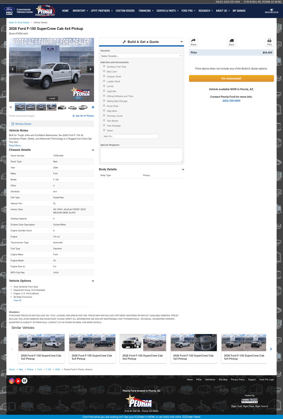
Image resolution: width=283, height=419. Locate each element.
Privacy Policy (238, 379)
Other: (110, 130)
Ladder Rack (114, 81)
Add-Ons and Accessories (114, 62)
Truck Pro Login (266, 379)
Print (269, 44)
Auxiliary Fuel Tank (117, 66)
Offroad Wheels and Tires (120, 96)
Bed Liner (112, 71)
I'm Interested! (231, 78)
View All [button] (17, 300)
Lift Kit (110, 86)
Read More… (16, 145)
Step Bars (112, 110)
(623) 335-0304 (232, 1)
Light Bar (112, 91)
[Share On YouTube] (18, 380)
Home (65, 10)
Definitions (210, 379)
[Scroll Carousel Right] (271, 348)
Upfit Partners (100, 10)
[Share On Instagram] (12, 380)
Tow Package (114, 125)
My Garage (239, 10)
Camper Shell (114, 76)
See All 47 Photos (84, 115)
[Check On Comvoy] (24, 380)
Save (231, 44)
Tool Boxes (113, 120)
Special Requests (109, 144)
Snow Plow (113, 105)
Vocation (105, 50)
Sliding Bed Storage (117, 101)
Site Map (223, 379)
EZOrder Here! (191, 417)
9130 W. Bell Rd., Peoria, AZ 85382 (262, 1)
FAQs (199, 379)
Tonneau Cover (115, 115)
